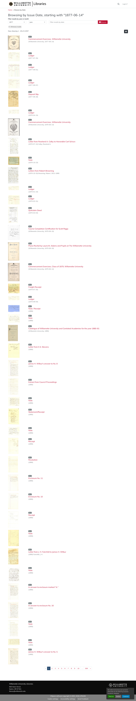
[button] (33, 4)
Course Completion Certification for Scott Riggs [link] (48, 229)
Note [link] (30, 160)
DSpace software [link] (56, 696)
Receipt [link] (31, 441)
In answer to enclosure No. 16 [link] (41, 605)
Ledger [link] (31, 55)
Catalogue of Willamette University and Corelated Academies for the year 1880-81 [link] (63, 328)
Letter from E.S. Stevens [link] (38, 347)
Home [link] (10, 10)
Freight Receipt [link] (34, 287)
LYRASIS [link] (83, 696)
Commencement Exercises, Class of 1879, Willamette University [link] (55, 266)
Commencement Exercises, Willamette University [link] (49, 39)
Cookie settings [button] (53, 699)
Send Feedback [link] (83, 699)
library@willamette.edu (17, 691)
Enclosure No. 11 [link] (35, 478)
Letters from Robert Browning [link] (41, 171)
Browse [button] (103, 22)
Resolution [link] (32, 460)
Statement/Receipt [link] (36, 412)
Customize (126, 696)
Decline (118, 696)
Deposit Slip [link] (33, 94)
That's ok (111, 696)
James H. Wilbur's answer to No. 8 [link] (43, 363)
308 (86, 668)
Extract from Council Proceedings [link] (42, 382)
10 (78, 668)
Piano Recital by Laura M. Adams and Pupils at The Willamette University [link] (59, 246)
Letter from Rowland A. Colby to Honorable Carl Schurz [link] (51, 141)
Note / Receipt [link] (34, 308)
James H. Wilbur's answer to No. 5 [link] (43, 652)
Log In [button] (125, 4)
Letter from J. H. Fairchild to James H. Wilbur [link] (47, 552)
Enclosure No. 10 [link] (35, 496)
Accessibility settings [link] (68, 699)
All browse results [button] (15, 27)
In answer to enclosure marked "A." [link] (43, 587)
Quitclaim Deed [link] (35, 210)
